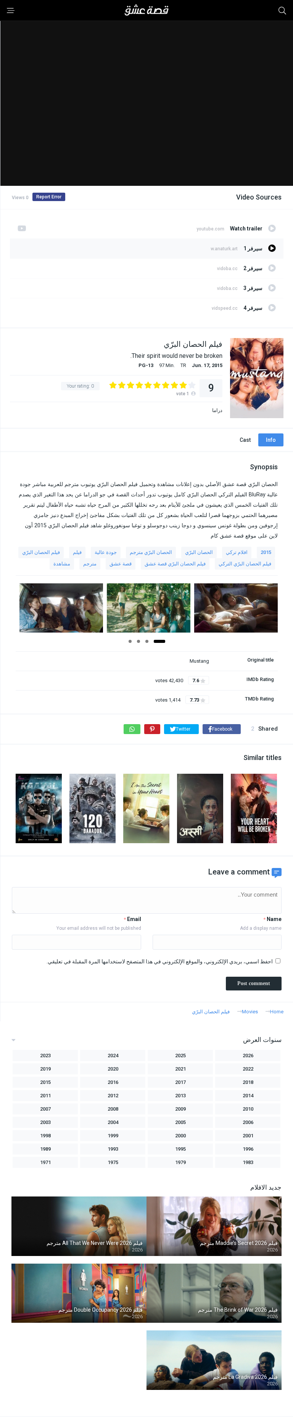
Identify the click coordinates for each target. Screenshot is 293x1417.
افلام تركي (237, 552)
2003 (45, 1122)
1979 (180, 1162)
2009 (180, 1109)
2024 (113, 1055)
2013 (180, 1095)
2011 (45, 1095)
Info (271, 440)
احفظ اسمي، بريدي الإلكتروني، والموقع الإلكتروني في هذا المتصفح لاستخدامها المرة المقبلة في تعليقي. (160, 961)
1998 (45, 1135)
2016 (113, 1082)
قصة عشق (120, 564)
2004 (113, 1122)
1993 (113, 1149)
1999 (113, 1135)
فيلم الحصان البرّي (41, 552)
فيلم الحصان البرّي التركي (245, 564)
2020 (113, 1069)
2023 (45, 1055)
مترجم (90, 564)
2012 (113, 1095)
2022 (248, 1069)
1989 (45, 1149)
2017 (180, 1082)
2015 (266, 552)
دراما (217, 410)
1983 (248, 1162)
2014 (248, 1095)
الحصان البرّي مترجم (151, 552)
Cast (245, 440)
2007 (45, 1109)
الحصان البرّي (199, 552)
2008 (113, 1109)
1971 (45, 1162)
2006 (248, 1122)
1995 (180, 1149)
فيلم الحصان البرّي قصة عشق (175, 564)
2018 (248, 1082)
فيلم (77, 552)
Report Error (48, 197)
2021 (180, 1069)
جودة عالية (106, 552)
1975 (113, 1162)
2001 (248, 1135)
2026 (248, 1055)
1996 (248, 1149)
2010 (248, 1109)
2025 (180, 1055)
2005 (180, 1122)
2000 (180, 1135)
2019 (45, 1069)
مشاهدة (61, 564)
